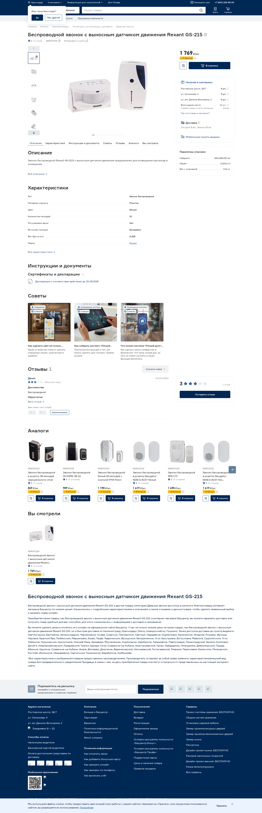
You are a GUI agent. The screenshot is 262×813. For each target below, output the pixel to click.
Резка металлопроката (200, 766)
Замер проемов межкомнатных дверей (209, 733)
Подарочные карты (145, 757)
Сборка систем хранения (201, 717)
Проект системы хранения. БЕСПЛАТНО (210, 712)
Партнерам (90, 717)
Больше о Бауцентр (96, 712)
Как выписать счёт (95, 775)
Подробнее (86, 807)
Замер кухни (193, 739)
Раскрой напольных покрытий (204, 755)
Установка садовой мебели (202, 723)
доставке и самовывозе (147, 621)
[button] (209, 65)
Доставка (139, 712)
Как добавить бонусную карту (102, 759)
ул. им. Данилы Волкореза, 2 (45, 723)
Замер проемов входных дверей (205, 728)
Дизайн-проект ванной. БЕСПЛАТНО (208, 761)
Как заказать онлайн (96, 764)
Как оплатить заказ (95, 753)
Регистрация (141, 723)
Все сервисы (193, 772)
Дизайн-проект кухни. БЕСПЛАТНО (207, 750)
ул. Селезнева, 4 (37, 717)
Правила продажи (145, 768)
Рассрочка (192, 744)
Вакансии (90, 723)
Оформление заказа (146, 728)
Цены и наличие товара (148, 763)
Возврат (139, 717)
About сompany (93, 737)
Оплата (138, 733)
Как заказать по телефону (99, 770)
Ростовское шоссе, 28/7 (42, 712)
